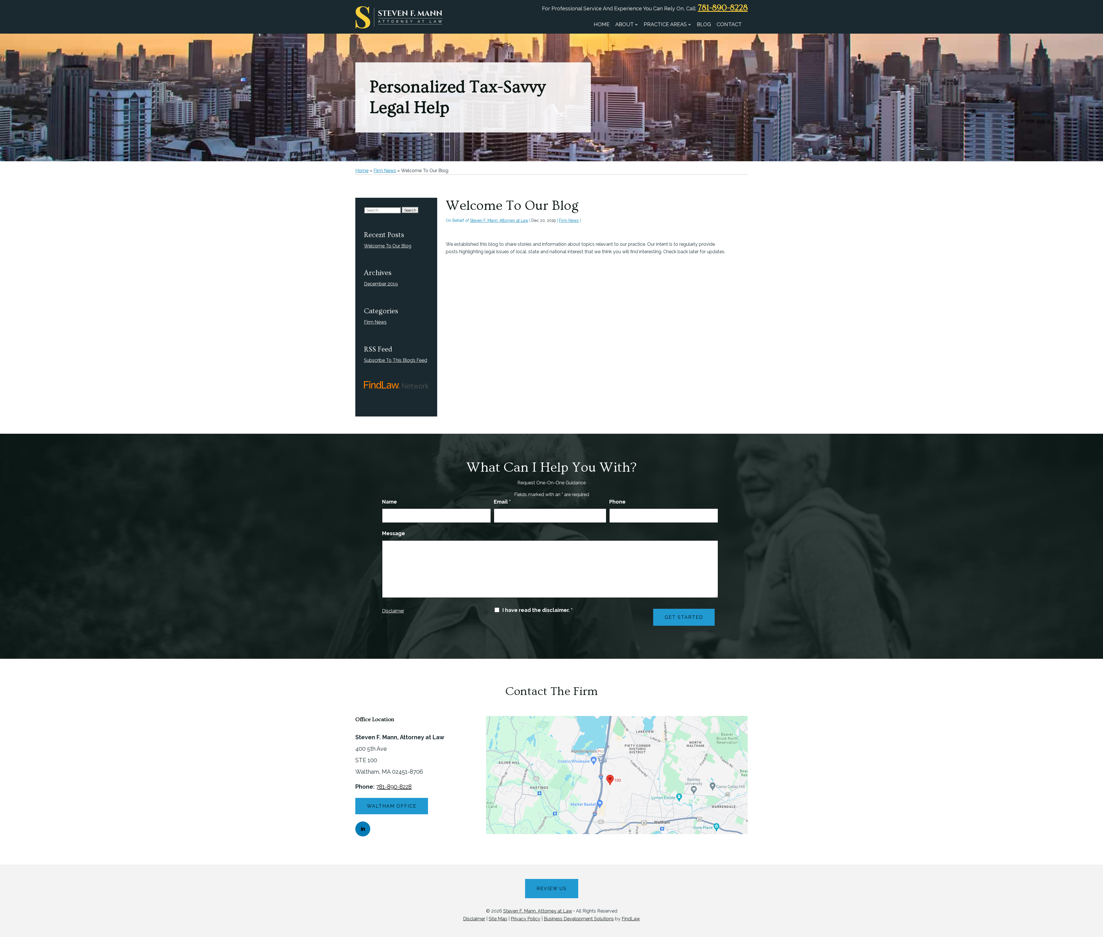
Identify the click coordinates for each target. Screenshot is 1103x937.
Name (389, 502)
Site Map (498, 918)
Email (502, 502)
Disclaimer (393, 611)
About (624, 24)
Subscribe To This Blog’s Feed (395, 360)
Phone (617, 502)
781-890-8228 (723, 8)
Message (393, 533)
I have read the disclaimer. (537, 610)
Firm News (569, 220)
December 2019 (381, 284)
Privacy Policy (525, 918)
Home (602, 24)
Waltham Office (391, 806)
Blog (704, 24)
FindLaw (631, 918)
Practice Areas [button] (665, 24)
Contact (729, 24)
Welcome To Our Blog (387, 246)
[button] (1097, 895)
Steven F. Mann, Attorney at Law (499, 220)
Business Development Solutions (579, 918)
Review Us (552, 888)
